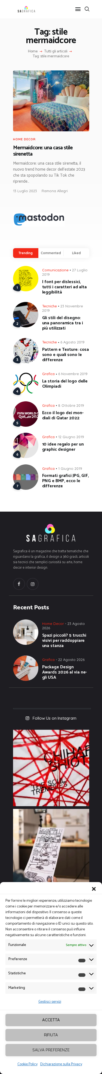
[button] (94, 889)
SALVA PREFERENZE (51, 1049)
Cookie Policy (27, 1064)
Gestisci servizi (49, 1002)
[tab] (25, 253)
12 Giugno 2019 (71, 437)
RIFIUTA (51, 1034)
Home (33, 51)
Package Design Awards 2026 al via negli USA (64, 672)
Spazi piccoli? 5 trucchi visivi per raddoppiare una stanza (64, 640)
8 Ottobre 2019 (71, 405)
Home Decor (24, 139)
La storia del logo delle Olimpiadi (65, 384)
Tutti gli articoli (55, 51)
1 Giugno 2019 (70, 468)
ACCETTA (51, 1019)
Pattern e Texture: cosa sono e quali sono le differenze (65, 355)
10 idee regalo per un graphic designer (63, 447)
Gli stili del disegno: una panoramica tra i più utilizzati (62, 323)
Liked (76, 253)
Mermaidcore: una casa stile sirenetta (43, 151)
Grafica (48, 374)
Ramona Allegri (55, 191)
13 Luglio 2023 (25, 191)
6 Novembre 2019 (73, 374)
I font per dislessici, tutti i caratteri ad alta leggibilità (64, 287)
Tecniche (49, 306)
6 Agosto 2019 (72, 342)
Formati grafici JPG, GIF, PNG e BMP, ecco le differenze (65, 481)
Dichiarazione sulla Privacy (61, 1064)
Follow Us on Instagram (54, 718)
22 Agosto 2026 (71, 659)
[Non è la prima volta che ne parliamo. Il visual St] (51, 847)
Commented (51, 253)
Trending (25, 253)
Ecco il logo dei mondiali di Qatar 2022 (63, 415)
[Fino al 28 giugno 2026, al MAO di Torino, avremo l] (51, 768)
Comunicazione (55, 270)
